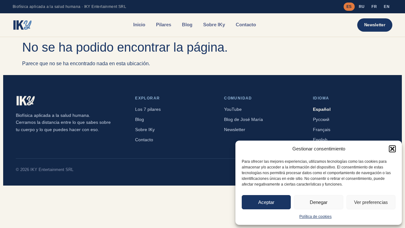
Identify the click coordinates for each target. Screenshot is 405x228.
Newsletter (374, 24)
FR (374, 6)
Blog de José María (243, 119)
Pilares (163, 24)
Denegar (318, 202)
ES (349, 6)
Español (322, 109)
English (320, 139)
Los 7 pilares (148, 109)
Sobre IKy (214, 24)
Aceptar (266, 202)
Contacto (246, 24)
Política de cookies (315, 216)
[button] (392, 149)
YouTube (233, 109)
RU (362, 6)
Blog (187, 24)
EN (386, 6)
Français (321, 129)
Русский (321, 119)
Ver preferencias (371, 202)
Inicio (139, 24)
